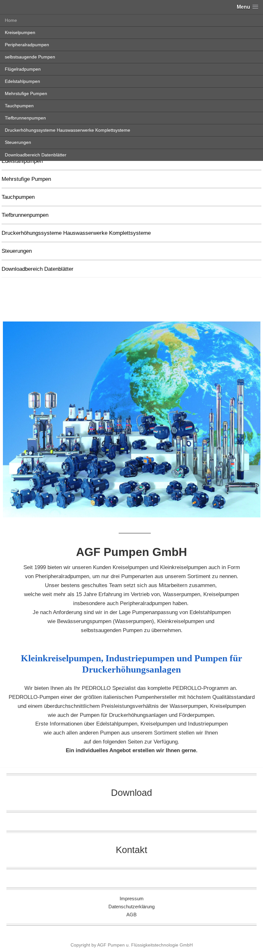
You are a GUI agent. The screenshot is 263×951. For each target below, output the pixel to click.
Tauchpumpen (19, 105)
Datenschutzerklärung (131, 906)
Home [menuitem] (11, 20)
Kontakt (131, 850)
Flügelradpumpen (23, 69)
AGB (131, 914)
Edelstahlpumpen (22, 81)
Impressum (132, 898)
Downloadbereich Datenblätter (35, 154)
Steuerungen (18, 142)
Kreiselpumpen (20, 32)
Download (131, 793)
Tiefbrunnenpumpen (25, 117)
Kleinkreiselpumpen (183, 567)
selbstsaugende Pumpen (30, 56)
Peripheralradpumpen (27, 44)
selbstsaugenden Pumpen (111, 630)
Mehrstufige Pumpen (26, 93)
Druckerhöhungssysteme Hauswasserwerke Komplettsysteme (67, 130)
